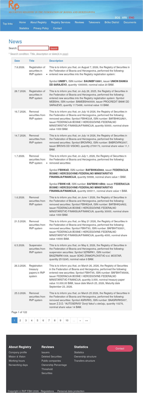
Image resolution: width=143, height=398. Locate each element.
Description (56, 60)
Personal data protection (70, 391)
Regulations (47, 391)
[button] (8, 23)
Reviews (79, 22)
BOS (118, 17)
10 (67, 320)
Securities (47, 373)
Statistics (24, 28)
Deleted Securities (52, 356)
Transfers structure (84, 360)
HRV (125, 17)
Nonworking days (18, 365)
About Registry (38, 22)
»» (86, 320)
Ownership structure (85, 356)
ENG (131, 17)
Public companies (51, 360)
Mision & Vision (17, 356)
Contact (120, 348)
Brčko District (112, 22)
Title (31, 60)
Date (17, 60)
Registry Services (60, 22)
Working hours (17, 360)
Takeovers (94, 22)
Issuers (46, 352)
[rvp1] (14, 5)
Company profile (18, 352)
